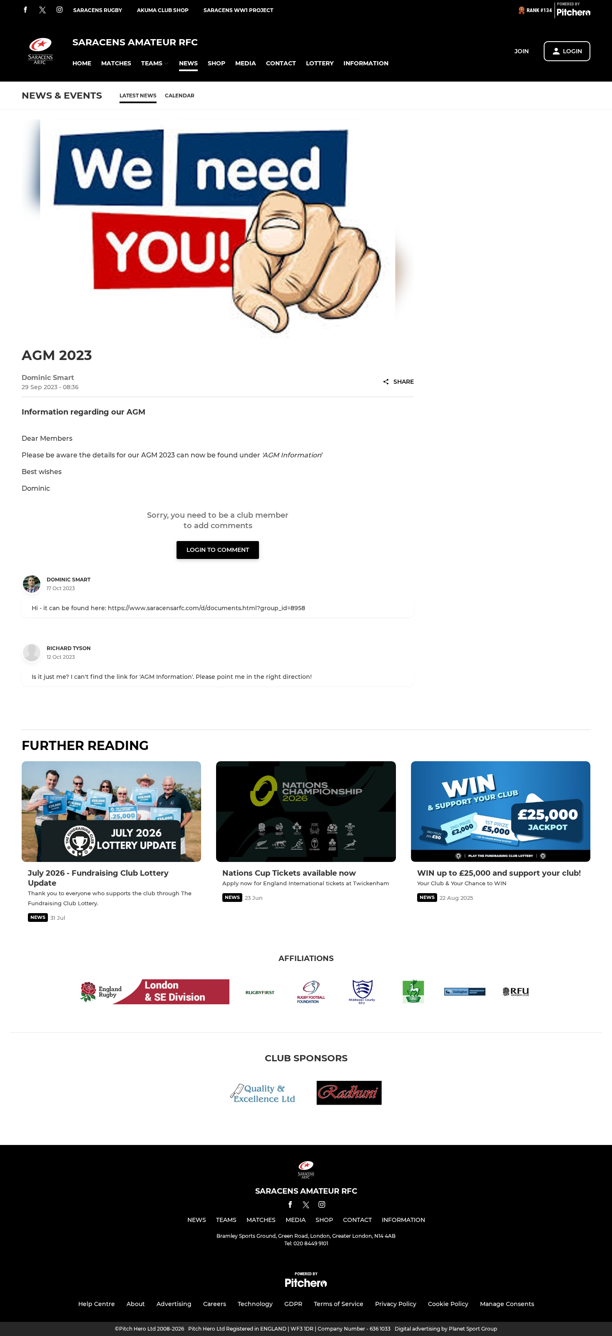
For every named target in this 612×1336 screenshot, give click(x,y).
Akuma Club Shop (163, 10)
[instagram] (59, 10)
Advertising (174, 1304)
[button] (81, 63)
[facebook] (25, 10)
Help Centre (96, 1304)
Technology (255, 1304)
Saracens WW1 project (238, 10)
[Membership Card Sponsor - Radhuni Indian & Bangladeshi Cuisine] (349, 1094)
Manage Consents (507, 1304)
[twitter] (42, 10)
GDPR (293, 1304)
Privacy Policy (395, 1304)
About (136, 1304)
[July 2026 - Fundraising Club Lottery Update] (111, 811)
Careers (214, 1304)
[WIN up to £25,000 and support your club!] (500, 811)
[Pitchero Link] (573, 14)
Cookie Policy (448, 1304)
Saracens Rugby (97, 10)
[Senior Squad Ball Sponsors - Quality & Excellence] (262, 1094)
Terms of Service (338, 1304)
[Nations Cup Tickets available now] (306, 811)
